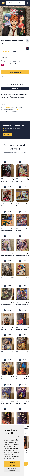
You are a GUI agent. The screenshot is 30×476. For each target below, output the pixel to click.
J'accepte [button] (12, 462)
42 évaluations (14, 51)
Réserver (15, 89)
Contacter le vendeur (15, 84)
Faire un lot (6, 134)
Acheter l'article (14, 72)
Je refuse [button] (12, 465)
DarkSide (9, 47)
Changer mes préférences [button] (12, 469)
